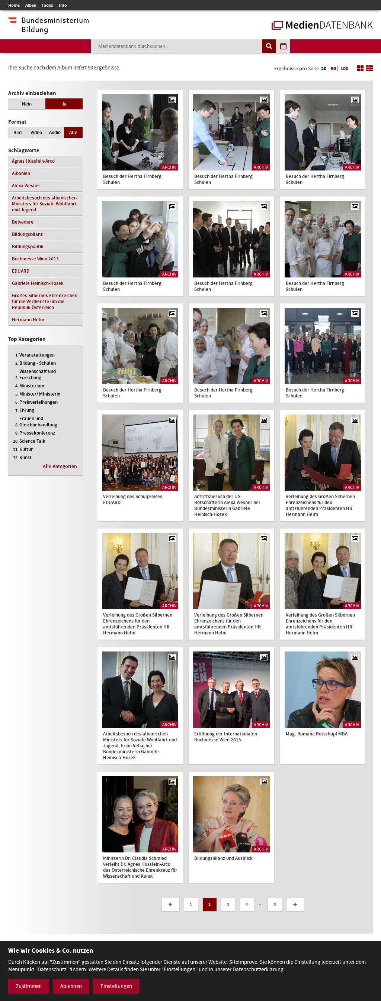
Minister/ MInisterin (39, 394)
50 (333, 68)
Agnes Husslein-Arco (33, 161)
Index (47, 5)
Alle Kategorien (60, 466)
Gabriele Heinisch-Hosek (38, 283)
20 (323, 68)
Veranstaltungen (37, 355)
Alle (73, 132)
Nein (27, 104)
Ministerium (31, 386)
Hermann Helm (28, 319)
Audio (55, 132)
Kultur (26, 449)
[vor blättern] (295, 904)
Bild (17, 132)
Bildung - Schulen (37, 363)
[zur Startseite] (322, 26)
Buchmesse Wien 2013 (35, 259)
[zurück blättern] (170, 904)
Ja (64, 104)
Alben (30, 5)
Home (14, 5)
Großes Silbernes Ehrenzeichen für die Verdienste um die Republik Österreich (44, 301)
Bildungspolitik (28, 246)
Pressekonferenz (37, 433)
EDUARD (20, 271)
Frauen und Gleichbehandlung (38, 421)
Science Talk (32, 441)
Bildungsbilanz (27, 234)
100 (344, 68)
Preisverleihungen (38, 402)
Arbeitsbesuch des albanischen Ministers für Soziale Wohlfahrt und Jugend (44, 204)
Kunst (25, 457)
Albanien (21, 173)
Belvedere (22, 222)
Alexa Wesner (26, 185)
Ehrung (26, 410)
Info (63, 5)
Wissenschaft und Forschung (37, 374)
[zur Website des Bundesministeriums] (48, 30)
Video (36, 132)
